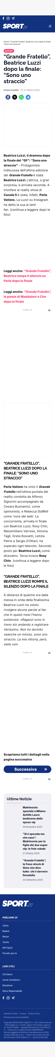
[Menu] (50, 26)
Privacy (23, 1013)
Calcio (5, 925)
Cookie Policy (34, 1013)
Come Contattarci (11, 979)
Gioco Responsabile (12, 991)
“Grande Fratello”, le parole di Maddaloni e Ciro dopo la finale (27, 296)
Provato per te (9, 953)
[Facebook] (4, 18)
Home (6, 41)
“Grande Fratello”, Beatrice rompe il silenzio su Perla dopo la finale (27, 276)
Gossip (9, 51)
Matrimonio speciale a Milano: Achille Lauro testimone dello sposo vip (34, 815)
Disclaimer (7, 985)
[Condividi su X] (14, 97)
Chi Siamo (7, 974)
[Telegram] (14, 18)
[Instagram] (9, 18)
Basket (5, 931)
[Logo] (15, 26)
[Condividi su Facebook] (8, 97)
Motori (5, 936)
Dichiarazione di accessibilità (16, 1017)
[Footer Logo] (27, 903)
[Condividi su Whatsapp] (21, 97)
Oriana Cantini (11, 90)
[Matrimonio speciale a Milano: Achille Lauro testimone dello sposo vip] (13, 817)
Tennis (5, 942)
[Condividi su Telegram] (28, 97)
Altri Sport (7, 947)
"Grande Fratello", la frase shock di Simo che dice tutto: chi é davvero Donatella (35, 868)
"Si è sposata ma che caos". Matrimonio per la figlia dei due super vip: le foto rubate (35, 841)
